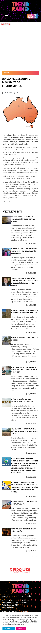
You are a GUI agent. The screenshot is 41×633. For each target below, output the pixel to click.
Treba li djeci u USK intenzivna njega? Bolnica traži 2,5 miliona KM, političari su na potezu (24, 369)
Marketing (25, 600)
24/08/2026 (31, 305)
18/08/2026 (32, 523)
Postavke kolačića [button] (9, 628)
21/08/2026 (32, 362)
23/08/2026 (32, 332)
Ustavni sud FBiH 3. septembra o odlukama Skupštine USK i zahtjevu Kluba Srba (23, 219)
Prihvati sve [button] (21, 628)
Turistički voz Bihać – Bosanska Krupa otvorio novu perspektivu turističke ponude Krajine (24, 251)
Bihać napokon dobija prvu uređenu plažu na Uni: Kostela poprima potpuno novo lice (24, 431)
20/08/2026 (31, 423)
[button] (6, 16)
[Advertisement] (20, 47)
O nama (24, 603)
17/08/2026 (32, 551)
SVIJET (6, 73)
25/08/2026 (32, 243)
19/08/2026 (32, 496)
